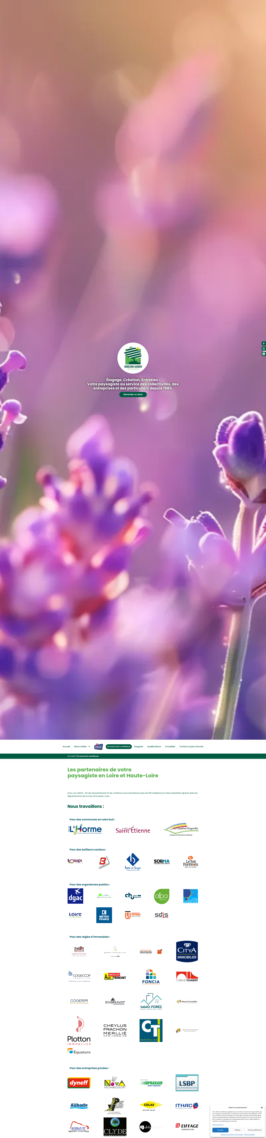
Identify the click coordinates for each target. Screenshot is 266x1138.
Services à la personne (98, 746)
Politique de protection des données (231, 1134)
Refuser (237, 1130)
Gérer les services (217, 1125)
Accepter (220, 1130)
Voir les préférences (255, 1130)
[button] (262, 1108)
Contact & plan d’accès (191, 746)
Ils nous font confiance (118, 746)
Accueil (66, 746)
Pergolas (138, 746)
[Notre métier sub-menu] (89, 747)
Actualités (170, 746)
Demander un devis (133, 394)
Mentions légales (249, 1134)
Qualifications (154, 746)
